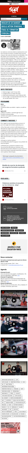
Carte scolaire (5, 382)
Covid (23, 382)
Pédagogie (4, 404)
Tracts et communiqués (7, 411)
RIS (8, 407)
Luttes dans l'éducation (7, 395)
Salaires (21, 407)
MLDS (3, 400)
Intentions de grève (6, 391)
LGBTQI (11, 393)
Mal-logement (5, 398)
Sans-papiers (5, 233)
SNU (10, 409)
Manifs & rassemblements (15, 398)
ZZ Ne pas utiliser (5, 414)
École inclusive (14, 414)
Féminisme (14, 227)
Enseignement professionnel (8, 386)
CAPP (17, 379)
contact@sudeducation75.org (15, 265)
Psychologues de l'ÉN (20, 402)
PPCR (3, 402)
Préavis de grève (9, 402)
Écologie (22, 414)
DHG (2, 384)
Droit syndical (5, 227)
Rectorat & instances (18, 404)
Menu (15, 16)
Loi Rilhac (17, 393)
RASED (10, 404)
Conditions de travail (15, 382)
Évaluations (4, 418)
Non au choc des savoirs (18, 400)
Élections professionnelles (20, 416)
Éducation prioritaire (6, 416)
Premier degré (19, 230)
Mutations (8, 400)
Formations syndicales (7, 230)
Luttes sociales (18, 395)
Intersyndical (5, 393)
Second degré (13, 233)
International (16, 391)
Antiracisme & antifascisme (8, 379)
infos (18, 275)
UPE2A (15, 411)
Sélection (15, 409)
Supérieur (22, 233)
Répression (14, 407)
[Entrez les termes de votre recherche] (11, 19)
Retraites (4, 407)
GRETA (22, 388)
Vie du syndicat (5, 235)
